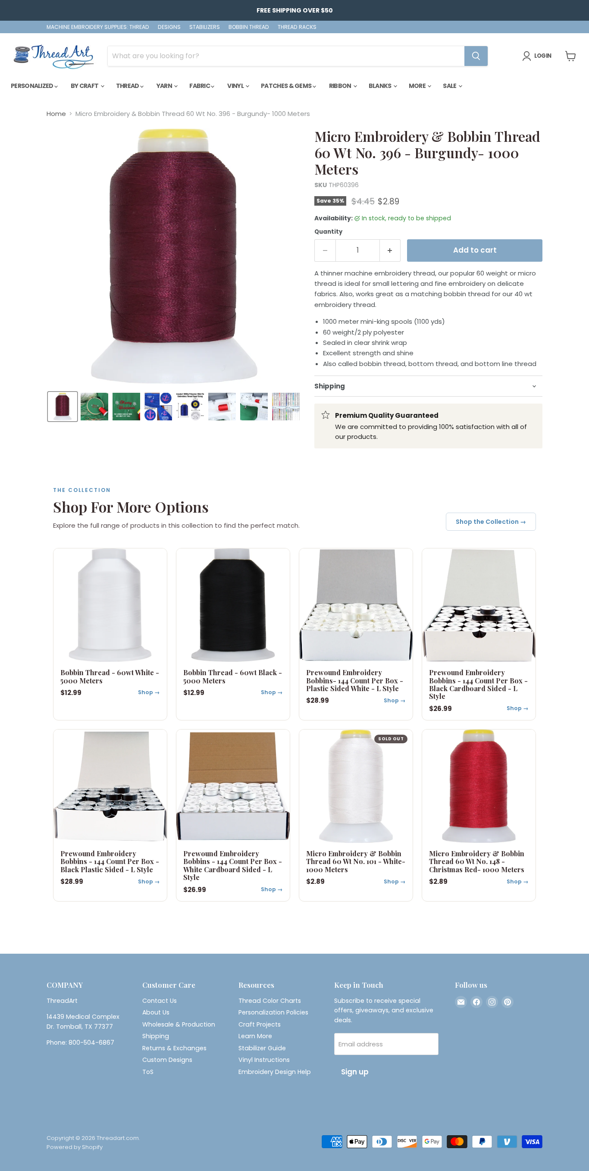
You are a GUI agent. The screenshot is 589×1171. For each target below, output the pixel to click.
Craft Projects (259, 1024)
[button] (62, 406)
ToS (148, 1072)
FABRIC (200, 85)
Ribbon (340, 85)
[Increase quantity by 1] (390, 250)
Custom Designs (167, 1059)
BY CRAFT (85, 85)
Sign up (355, 1072)
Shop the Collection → (491, 521)
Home (56, 113)
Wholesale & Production (178, 1024)
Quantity (328, 232)
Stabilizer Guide (262, 1048)
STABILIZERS (204, 27)
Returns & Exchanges (174, 1048)
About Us (155, 1012)
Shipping (155, 1036)
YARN (165, 85)
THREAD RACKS (297, 27)
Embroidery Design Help (274, 1072)
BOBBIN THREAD (249, 27)
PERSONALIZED (32, 85)
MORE (418, 85)
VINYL (235, 85)
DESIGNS (169, 27)
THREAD (128, 85)
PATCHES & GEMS (287, 85)
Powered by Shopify (75, 1147)
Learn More (255, 1036)
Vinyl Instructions (264, 1059)
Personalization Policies (273, 1012)
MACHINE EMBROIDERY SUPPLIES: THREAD (98, 27)
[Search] (476, 56)
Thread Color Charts (269, 1000)
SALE (450, 85)
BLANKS (380, 85)
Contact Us (159, 1000)
